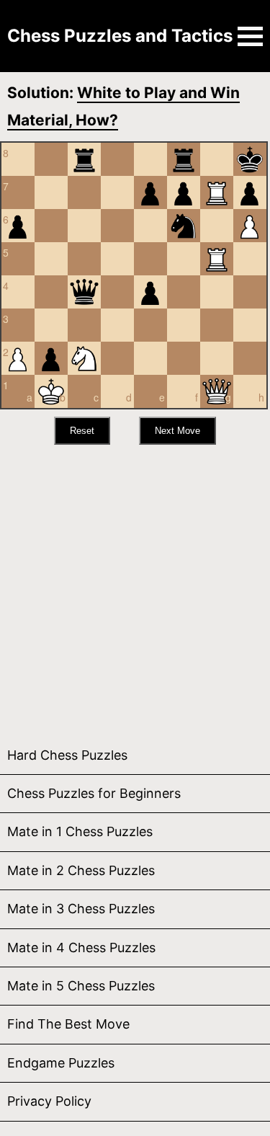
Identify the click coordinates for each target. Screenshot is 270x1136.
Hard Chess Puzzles (67, 755)
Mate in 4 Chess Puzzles (81, 947)
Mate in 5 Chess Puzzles (81, 985)
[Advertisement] (135, 587)
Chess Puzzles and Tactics (120, 35)
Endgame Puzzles (60, 1062)
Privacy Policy (49, 1101)
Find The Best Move (68, 1023)
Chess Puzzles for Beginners (94, 793)
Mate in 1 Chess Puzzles (80, 831)
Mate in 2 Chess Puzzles (81, 870)
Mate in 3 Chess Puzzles (81, 908)
